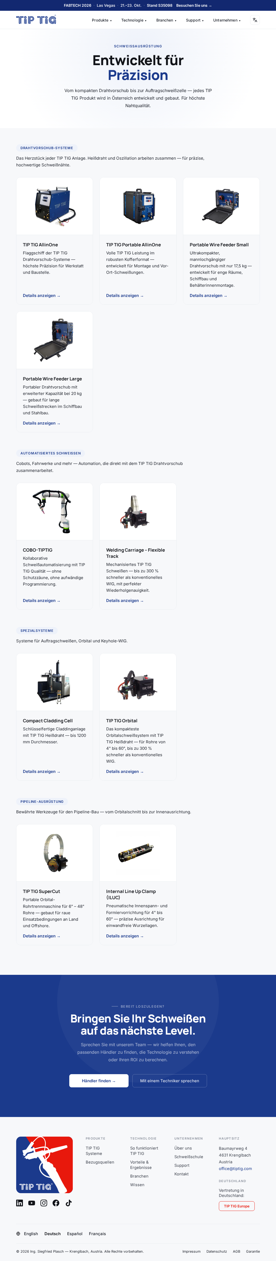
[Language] (255, 20)
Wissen (137, 1184)
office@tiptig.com (235, 1168)
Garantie (253, 1251)
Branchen (166, 20)
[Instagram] (43, 1203)
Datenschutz (216, 1251)
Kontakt (181, 1174)
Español (74, 1233)
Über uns (183, 1148)
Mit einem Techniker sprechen (169, 1080)
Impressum (191, 1251)
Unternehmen (226, 20)
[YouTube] (31, 1203)
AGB (236, 1251)
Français (97, 1233)
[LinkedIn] (19, 1203)
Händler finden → (99, 1080)
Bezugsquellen (100, 1162)
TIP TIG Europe (237, 1206)
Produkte (101, 20)
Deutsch (52, 1233)
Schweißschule (188, 1156)
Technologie (134, 20)
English (31, 1233)
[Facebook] (56, 1203)
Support (194, 20)
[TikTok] (69, 1203)
